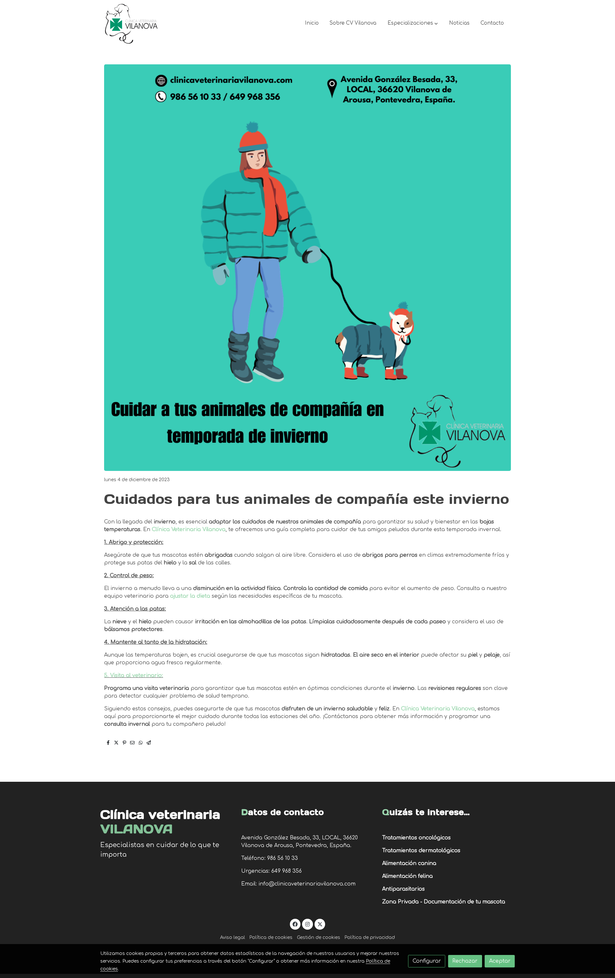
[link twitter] (320, 923)
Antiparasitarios (403, 889)
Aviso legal (232, 937)
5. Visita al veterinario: (133, 675)
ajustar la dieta (190, 596)
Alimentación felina (407, 876)
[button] (412, 23)
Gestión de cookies (318, 937)
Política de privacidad (369, 937)
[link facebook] (295, 923)
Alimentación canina (409, 863)
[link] (131, 23)
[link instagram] (308, 923)
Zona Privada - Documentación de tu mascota (443, 902)
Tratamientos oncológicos (416, 838)
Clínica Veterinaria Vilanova (189, 529)
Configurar (427, 961)
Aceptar (500, 961)
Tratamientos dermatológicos (421, 850)
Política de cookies (270, 937)
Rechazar (465, 961)
